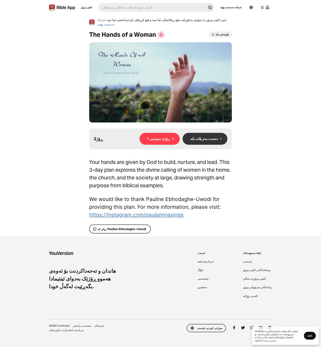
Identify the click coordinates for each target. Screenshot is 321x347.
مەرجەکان (99, 325)
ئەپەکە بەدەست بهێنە (230, 7)
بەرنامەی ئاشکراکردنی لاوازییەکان (66, 330)
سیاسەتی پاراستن (82, 325)
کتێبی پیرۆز (86, 7)
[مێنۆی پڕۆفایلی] (265, 7)
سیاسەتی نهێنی (270, 340)
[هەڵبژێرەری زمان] (251, 7)
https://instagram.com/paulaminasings (136, 215)
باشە (309, 335)
